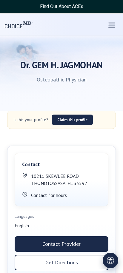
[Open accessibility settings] (110, 260)
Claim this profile (72, 119)
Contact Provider (61, 243)
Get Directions (61, 262)
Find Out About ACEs (61, 6)
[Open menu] (111, 25)
